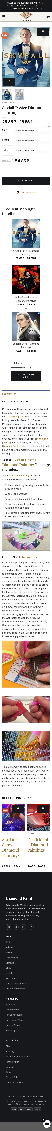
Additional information (16, 401)
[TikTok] (31, 927)
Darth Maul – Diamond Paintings (37, 845)
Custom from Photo (15, 988)
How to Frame (13, 1025)
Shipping (10, 1051)
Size (4, 130)
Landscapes (12, 957)
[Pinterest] (16, 927)
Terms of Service (14, 1082)
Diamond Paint (31, 557)
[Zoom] (9, 82)
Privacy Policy (13, 1077)
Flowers (10, 952)
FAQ (8, 1046)
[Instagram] (8, 927)
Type (5, 150)
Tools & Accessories (16, 983)
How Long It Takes (15, 1020)
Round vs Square (14, 1014)
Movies (13, 102)
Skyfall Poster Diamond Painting (19, 462)
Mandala (10, 962)
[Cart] (48, 16)
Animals (9, 947)
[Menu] (4, 16)
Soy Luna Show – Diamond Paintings (10, 847)
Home (5, 102)
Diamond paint (16, 416)
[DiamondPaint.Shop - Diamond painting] (26, 17)
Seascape (11, 978)
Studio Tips (11, 1030)
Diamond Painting (11, 446)
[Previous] (6, 57)
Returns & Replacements (18, 1056)
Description (9, 394)
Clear (47, 126)
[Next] (45, 57)
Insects (9, 973)
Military (9, 968)
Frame (6, 140)
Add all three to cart (26, 375)
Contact (10, 1067)
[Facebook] (23, 927)
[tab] (26, 394)
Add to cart (26, 180)
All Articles (11, 1004)
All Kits (9, 942)
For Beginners (12, 1009)
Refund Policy (12, 1061)
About (9, 1072)
